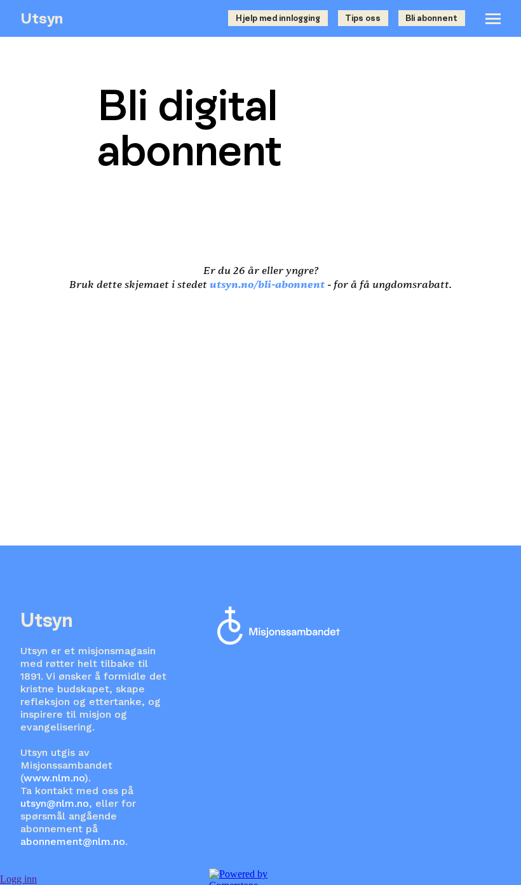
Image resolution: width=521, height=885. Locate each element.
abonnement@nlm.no (72, 841)
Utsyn (41, 18)
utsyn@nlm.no (54, 803)
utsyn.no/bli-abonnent (267, 284)
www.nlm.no (54, 778)
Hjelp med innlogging (278, 18)
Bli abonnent (431, 18)
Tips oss (363, 18)
